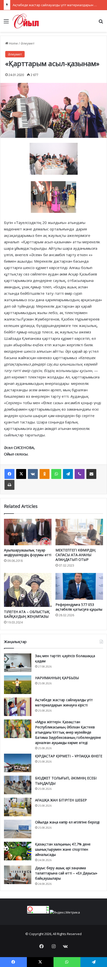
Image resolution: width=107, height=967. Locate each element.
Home (13, 43)
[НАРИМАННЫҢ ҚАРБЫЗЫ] (17, 684)
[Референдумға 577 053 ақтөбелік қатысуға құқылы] (79, 586)
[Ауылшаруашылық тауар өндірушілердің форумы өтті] (28, 532)
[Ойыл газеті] (25, 21)
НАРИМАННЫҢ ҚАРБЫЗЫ (57, 677)
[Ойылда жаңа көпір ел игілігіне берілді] (17, 829)
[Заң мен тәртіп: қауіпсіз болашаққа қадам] (17, 662)
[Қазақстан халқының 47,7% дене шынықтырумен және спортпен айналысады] (17, 851)
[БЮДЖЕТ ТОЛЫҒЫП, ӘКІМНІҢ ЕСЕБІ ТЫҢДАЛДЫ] (17, 785)
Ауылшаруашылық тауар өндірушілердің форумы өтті (27, 552)
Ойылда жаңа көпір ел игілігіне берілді (67, 822)
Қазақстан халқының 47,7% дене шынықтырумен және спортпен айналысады (63, 849)
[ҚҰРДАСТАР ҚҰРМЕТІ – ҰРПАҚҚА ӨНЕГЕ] (17, 763)
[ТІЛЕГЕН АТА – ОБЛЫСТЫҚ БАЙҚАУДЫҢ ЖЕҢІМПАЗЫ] (28, 590)
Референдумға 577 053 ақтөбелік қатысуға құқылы (78, 607)
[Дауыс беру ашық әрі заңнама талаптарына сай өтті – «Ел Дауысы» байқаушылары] (17, 875)
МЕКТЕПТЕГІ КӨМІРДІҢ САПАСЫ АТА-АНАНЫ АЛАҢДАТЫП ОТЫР (75, 555)
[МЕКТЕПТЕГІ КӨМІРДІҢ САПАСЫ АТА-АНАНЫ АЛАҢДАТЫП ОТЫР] (79, 532)
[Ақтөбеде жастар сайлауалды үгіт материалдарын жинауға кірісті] (17, 706)
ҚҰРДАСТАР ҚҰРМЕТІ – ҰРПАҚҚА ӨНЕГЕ (68, 756)
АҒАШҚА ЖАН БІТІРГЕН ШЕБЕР (61, 800)
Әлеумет (28, 43)
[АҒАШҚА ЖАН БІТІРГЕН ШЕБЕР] (17, 807)
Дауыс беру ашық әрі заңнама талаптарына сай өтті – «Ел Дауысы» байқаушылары (66, 873)
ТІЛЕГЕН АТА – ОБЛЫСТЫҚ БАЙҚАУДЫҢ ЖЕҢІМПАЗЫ (27, 614)
